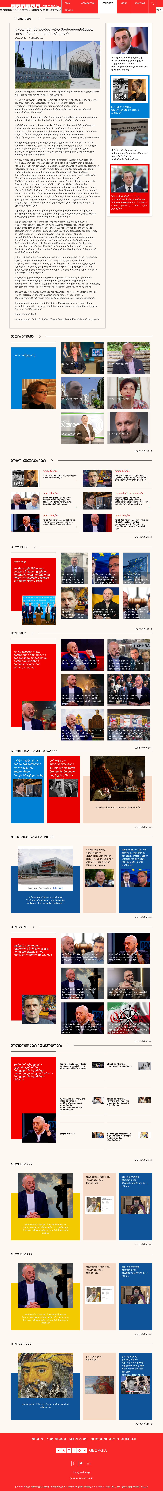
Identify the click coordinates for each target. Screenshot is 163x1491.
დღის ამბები (50, 471)
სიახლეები (107, 3)
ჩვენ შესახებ (69, 6)
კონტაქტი (140, 3)
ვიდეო (123, 3)
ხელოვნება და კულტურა (129, 493)
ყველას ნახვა (143, 450)
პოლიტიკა (19, 561)
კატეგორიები (87, 3)
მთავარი (37, 1439)
